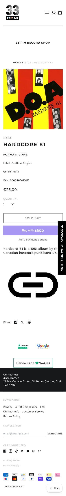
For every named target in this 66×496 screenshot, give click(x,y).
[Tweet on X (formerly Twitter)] (22, 322)
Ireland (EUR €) (13, 486)
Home (17, 62)
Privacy (7, 406)
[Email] (39, 451)
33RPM (16, 460)
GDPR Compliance (26, 406)
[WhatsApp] (33, 451)
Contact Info (11, 411)
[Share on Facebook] (15, 322)
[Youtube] (28, 451)
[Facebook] (5, 451)
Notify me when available (61, 248)
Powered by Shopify (11, 466)
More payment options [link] (33, 239)
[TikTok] (16, 451)
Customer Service (33, 411)
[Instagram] (10, 451)
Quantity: (10, 198)
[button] (54, 13)
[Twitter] (22, 451)
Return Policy (11, 416)
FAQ (42, 406)
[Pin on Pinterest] (29, 322)
